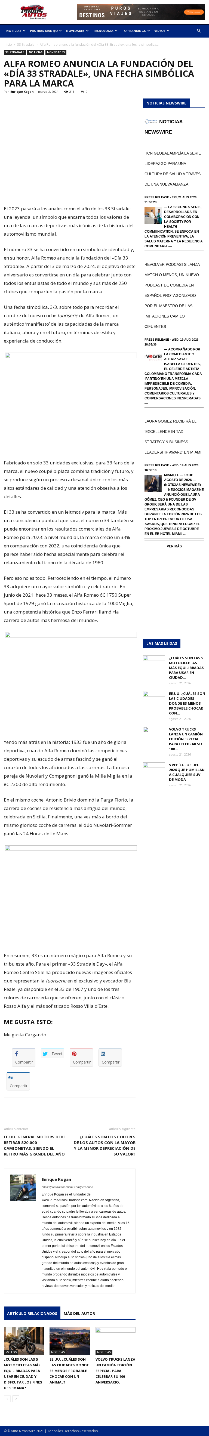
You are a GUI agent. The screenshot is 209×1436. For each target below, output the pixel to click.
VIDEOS (159, 31)
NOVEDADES (75, 31)
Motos (11, 1352)
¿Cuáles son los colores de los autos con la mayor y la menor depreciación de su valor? (105, 1145)
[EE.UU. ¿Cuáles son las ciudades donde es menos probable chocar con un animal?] (70, 1341)
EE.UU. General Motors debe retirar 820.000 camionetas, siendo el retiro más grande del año (35, 1145)
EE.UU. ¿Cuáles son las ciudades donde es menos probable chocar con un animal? (69, 1371)
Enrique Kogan (22, 92)
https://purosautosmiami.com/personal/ (67, 1187)
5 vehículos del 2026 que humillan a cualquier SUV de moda (187, 772)
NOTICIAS (13, 31)
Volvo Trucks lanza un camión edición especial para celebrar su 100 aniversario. (115, 1371)
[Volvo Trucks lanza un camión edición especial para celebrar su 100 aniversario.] (116, 1341)
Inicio (8, 44)
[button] (198, 30)
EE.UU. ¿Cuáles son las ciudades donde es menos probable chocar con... (187, 703)
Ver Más (174, 546)
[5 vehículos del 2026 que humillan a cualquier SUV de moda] (154, 770)
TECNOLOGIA (103, 31)
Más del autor (79, 1313)
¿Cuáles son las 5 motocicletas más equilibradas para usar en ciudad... (186, 667)
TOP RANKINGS (134, 31)
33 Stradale (26, 44)
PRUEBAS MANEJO (44, 31)
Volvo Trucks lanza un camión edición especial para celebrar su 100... (186, 739)
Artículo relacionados (32, 1313)
